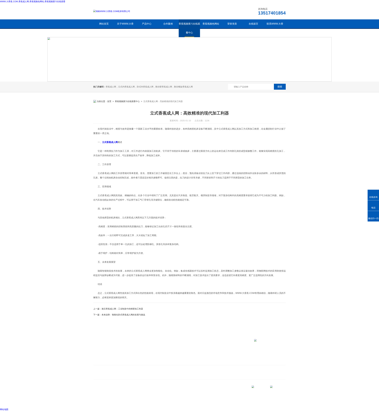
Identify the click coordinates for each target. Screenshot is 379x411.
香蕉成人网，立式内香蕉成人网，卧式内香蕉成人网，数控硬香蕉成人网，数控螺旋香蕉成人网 (149, 87)
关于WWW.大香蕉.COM (125, 28)
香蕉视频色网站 (211, 23)
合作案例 (168, 23)
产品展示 (142, 357)
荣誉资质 (232, 23)
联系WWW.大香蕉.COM (275, 28)
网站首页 (104, 23)
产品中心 (146, 23)
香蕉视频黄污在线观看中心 (189, 28)
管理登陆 (97, 402)
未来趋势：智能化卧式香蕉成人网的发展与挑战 (123, 315)
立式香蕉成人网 (110, 142)
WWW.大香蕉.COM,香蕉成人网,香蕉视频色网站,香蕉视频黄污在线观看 (32, 1)
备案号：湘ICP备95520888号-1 (118, 402)
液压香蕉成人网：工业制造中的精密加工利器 (122, 309)
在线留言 (253, 23)
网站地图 (4, 409)
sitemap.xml (103, 396)
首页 (109, 101)
